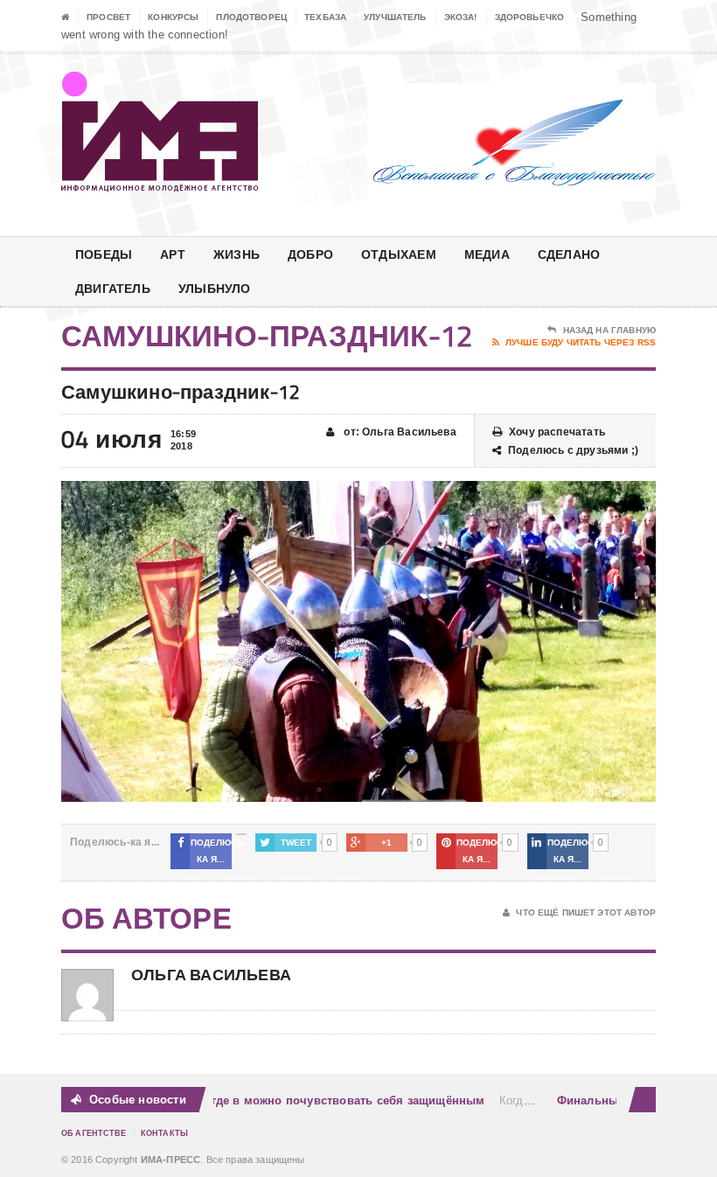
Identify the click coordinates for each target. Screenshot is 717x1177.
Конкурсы (173, 17)
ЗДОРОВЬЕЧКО (530, 17)
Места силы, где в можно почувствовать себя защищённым (300, 1100)
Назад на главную (609, 330)
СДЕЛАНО (569, 254)
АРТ (172, 254)
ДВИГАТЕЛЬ (112, 288)
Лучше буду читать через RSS (580, 342)
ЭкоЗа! (460, 17)
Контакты (164, 1133)
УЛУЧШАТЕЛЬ (395, 17)
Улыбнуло (214, 288)
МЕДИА (487, 254)
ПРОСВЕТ (108, 17)
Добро (310, 254)
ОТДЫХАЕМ (398, 254)
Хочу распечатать (557, 432)
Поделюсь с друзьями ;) (573, 450)
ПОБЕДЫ (103, 254)
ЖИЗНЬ (236, 254)
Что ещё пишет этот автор (586, 912)
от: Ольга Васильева (398, 432)
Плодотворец (251, 17)
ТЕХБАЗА (325, 17)
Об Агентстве (94, 1133)
